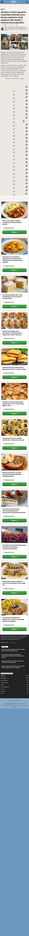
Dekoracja (3, 691)
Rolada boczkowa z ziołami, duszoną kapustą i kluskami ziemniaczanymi (11, 474)
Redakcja (18, 700)
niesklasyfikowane (5, 687)
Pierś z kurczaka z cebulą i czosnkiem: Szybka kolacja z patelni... (12, 222)
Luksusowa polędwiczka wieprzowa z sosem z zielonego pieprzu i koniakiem (13, 619)
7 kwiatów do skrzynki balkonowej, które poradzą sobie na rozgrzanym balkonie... (14, 547)
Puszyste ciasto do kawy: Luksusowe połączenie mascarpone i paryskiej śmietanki (13, 510)
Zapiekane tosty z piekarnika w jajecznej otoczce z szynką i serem (14, 368)
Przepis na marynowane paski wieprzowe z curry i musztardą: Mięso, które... (13, 403)
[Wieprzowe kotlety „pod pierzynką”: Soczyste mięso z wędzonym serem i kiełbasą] (14, 320)
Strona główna (4, 6)
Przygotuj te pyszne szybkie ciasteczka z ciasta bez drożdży (13, 439)
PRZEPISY (3, 217)
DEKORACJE (3, 678)
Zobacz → (14, 232)
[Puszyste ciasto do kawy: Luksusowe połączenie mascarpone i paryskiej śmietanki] (14, 498)
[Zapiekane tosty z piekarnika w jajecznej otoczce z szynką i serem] (14, 356)
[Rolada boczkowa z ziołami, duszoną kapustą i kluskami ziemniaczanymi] (14, 462)
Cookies (14, 700)
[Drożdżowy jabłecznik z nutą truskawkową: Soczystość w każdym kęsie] (14, 284)
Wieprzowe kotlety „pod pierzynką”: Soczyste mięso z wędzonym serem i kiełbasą (12, 333)
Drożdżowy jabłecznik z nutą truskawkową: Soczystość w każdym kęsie (12, 296)
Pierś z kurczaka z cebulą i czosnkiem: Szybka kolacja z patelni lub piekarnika (13, 650)
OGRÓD (2, 9)
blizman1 (5, 25)
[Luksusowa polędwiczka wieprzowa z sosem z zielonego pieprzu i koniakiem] (14, 607)
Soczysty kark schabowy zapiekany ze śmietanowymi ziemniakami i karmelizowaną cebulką (12, 259)
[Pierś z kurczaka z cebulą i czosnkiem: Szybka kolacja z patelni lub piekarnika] (14, 210)
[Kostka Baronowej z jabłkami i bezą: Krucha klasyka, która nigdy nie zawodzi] (14, 570)
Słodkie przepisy (4, 682)
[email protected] (13, 642)
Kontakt (10, 700)
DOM (2, 693)
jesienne (3, 689)
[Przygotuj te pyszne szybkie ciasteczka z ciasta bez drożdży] (14, 427)
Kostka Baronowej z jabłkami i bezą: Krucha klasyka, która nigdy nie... (14, 583)
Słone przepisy (4, 680)
